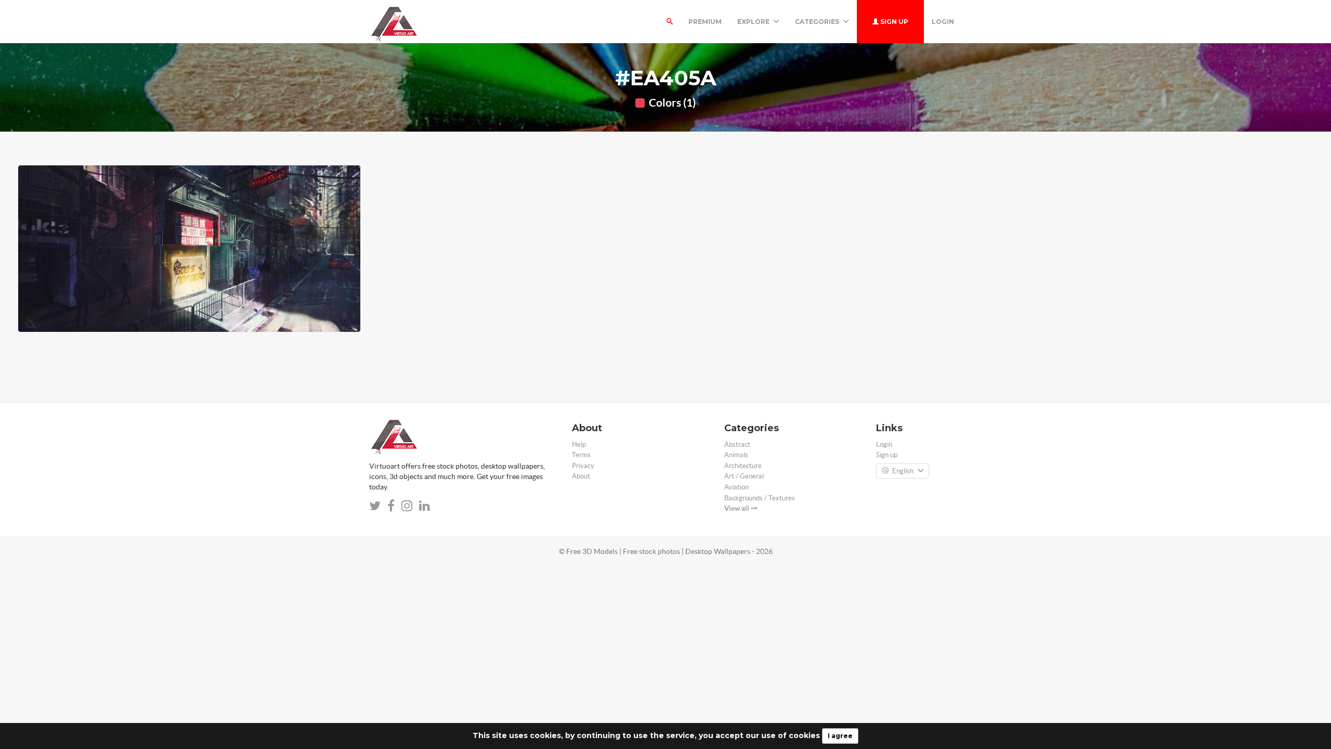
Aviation (736, 487)
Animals (736, 455)
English (903, 471)
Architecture (743, 466)
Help (579, 444)
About (581, 476)
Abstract (737, 444)
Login (943, 21)
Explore (754, 21)
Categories (818, 21)
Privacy (583, 466)
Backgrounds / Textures (759, 498)
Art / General (744, 476)
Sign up (893, 21)
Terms (581, 455)
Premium (705, 21)
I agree (840, 736)
